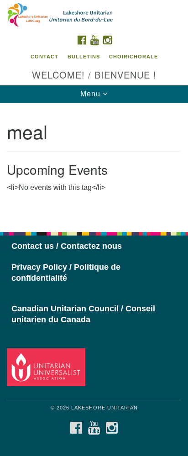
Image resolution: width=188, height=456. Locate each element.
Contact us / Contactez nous (66, 246)
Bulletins (84, 56)
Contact (44, 56)
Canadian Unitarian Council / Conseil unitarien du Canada (83, 314)
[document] (94, 162)
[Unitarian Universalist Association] (48, 366)
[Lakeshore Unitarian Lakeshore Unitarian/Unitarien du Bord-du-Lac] (94, 15)
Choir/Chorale (133, 56)
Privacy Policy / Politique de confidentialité (65, 272)
